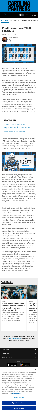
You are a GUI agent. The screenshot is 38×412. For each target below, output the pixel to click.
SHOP (27, 15)
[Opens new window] (19, 161)
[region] (19, 389)
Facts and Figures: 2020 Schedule (14, 124)
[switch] (21, 15)
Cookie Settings (19, 397)
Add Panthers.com (15, 338)
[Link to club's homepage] (4, 14)
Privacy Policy (16, 393)
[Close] (36, 370)
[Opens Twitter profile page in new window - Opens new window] (10, 40)
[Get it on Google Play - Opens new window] (25, 365)
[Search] (32, 15)
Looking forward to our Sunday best (14, 131)
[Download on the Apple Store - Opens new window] (12, 365)
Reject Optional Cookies (19, 403)
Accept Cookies (19, 408)
